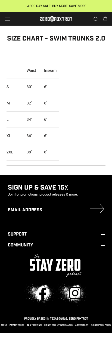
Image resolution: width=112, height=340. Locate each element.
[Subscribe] (97, 210)
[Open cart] (105, 19)
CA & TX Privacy (34, 325)
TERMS (4, 325)
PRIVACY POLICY (17, 325)
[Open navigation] (7, 19)
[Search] (96, 19)
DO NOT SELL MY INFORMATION (58, 325)
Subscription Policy (101, 325)
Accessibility (81, 325)
